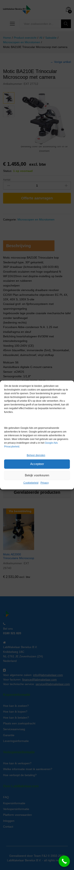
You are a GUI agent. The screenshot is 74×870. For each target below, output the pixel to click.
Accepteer (37, 464)
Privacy (44, 482)
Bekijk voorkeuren (37, 475)
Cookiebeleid (30, 482)
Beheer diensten (36, 455)
